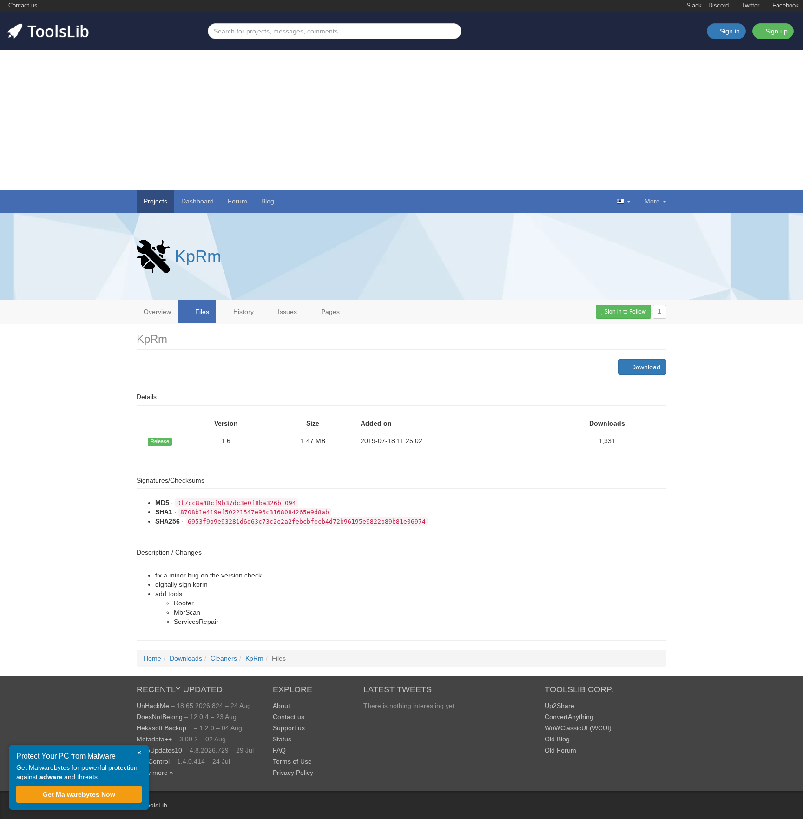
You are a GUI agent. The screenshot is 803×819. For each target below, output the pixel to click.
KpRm (198, 256)
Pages (329, 311)
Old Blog (557, 739)
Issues (286, 311)
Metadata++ (154, 739)
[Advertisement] (401, 120)
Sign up (776, 31)
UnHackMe (153, 705)
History (242, 311)
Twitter (749, 5)
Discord (718, 5)
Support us (289, 728)
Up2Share (559, 705)
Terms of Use (292, 761)
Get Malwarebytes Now (79, 794)
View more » (155, 772)
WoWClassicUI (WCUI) (578, 728)
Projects (155, 201)
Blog (267, 201)
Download (644, 367)
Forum (237, 201)
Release (160, 441)
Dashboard (197, 201)
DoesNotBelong (160, 717)
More (652, 201)
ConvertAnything (569, 717)
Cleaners (224, 658)
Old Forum (560, 750)
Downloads (186, 658)
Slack (693, 5)
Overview (157, 311)
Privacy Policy (293, 772)
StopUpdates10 (159, 750)
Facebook (784, 5)
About (281, 705)
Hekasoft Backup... (164, 728)
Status (282, 739)
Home (152, 658)
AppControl (153, 761)
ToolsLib (155, 805)
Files (201, 311)
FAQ (279, 750)
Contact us (22, 5)
